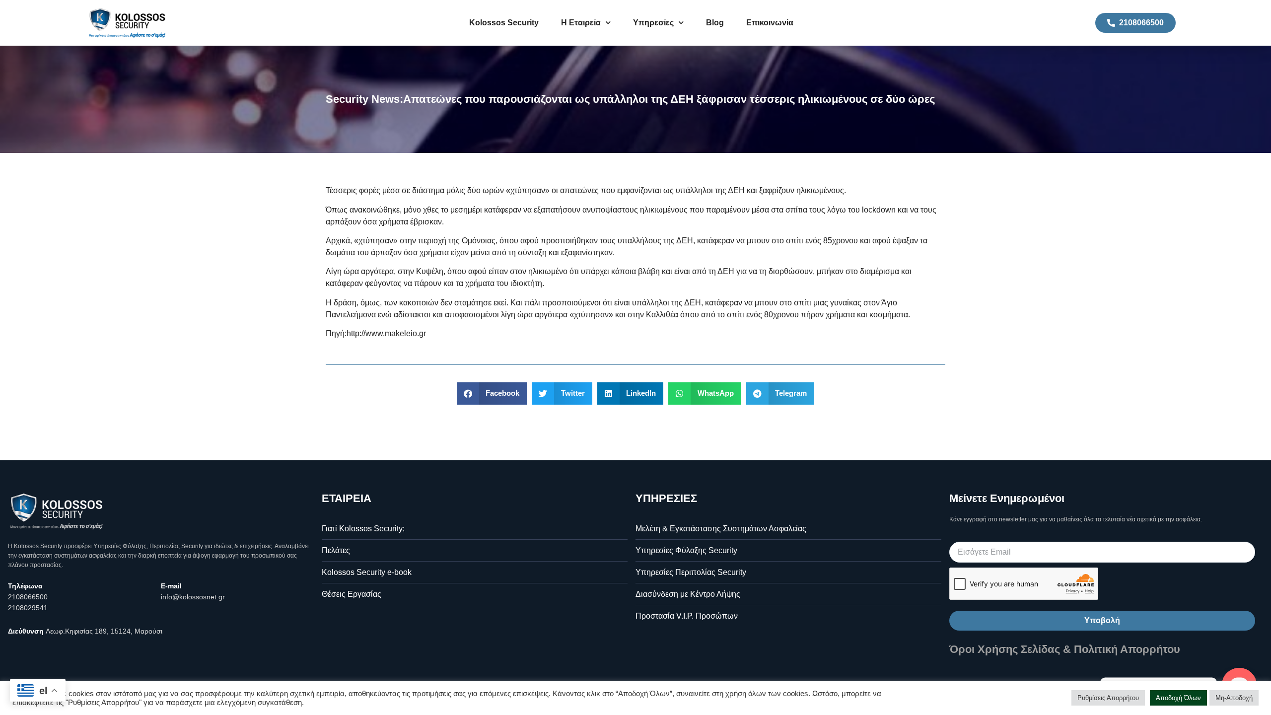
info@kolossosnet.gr (193, 597)
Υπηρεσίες (653, 22)
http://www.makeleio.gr (386, 333)
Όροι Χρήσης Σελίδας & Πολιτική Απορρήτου (1064, 649)
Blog (715, 22)
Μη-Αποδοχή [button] (1234, 698)
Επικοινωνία (769, 22)
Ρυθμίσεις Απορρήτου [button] (1108, 698)
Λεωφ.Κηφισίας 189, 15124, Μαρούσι (104, 631)
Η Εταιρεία (581, 22)
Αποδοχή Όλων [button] (1178, 698)
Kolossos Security (504, 22)
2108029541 (28, 608)
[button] (492, 393)
